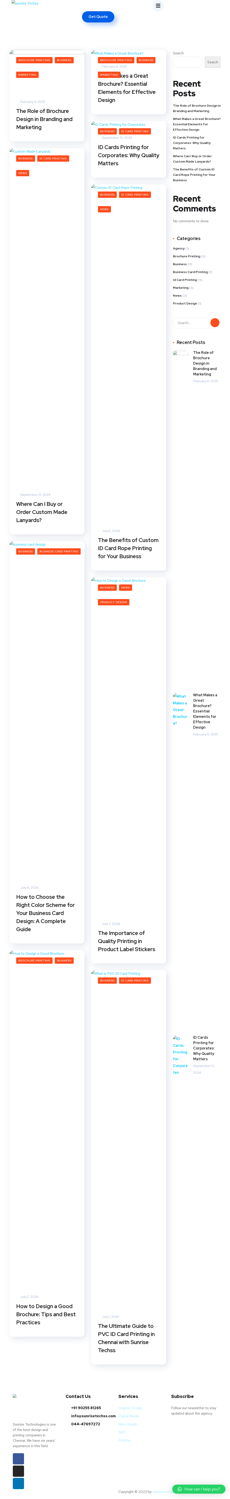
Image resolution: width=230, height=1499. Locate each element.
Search (178, 53)
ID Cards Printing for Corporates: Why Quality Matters (128, 155)
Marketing (27, 75)
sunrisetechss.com (167, 1491)
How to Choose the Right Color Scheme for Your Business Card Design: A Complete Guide (45, 913)
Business (64, 60)
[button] (199, 1489)
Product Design (113, 602)
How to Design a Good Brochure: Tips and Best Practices (46, 1314)
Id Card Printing (135, 131)
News (22, 173)
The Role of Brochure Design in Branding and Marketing (44, 119)
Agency (179, 248)
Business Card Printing (59, 551)
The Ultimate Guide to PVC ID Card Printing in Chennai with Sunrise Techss (126, 1338)
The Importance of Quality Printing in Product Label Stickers (126, 941)
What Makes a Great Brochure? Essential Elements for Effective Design (127, 88)
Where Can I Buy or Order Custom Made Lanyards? (41, 512)
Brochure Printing (34, 60)
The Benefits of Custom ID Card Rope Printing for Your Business (128, 548)
